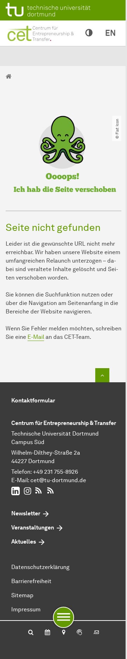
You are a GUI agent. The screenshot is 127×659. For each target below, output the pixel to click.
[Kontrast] (88, 33)
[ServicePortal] (79, 633)
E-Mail (36, 337)
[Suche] (31, 633)
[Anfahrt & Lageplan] (63, 633)
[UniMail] (96, 633)
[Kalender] (47, 633)
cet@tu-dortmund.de (58, 480)
